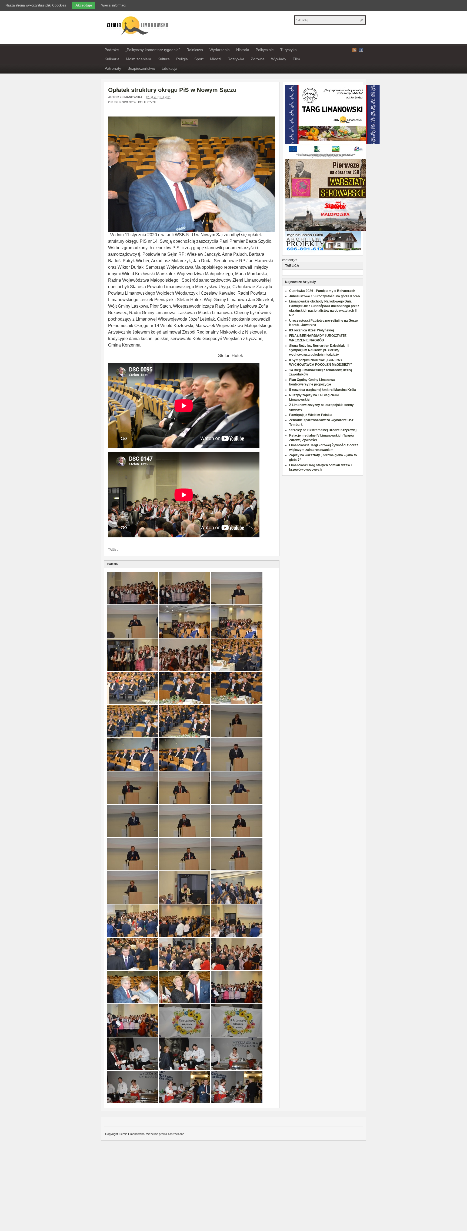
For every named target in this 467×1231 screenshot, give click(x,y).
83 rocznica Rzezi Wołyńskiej (311, 330)
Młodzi (215, 59)
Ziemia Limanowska (137, 25)
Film (296, 59)
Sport (199, 59)
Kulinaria (112, 59)
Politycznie (265, 50)
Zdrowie (258, 59)
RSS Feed (354, 50)
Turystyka (288, 50)
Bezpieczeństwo (141, 68)
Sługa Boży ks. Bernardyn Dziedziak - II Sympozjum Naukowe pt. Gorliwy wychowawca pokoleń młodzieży (319, 350)
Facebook (361, 50)
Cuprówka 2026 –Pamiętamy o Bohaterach (322, 291)
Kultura (164, 59)
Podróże (112, 50)
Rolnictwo (194, 50)
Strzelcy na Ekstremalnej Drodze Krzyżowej (322, 430)
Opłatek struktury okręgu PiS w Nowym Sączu (172, 89)
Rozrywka (236, 59)
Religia (182, 59)
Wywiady (278, 59)
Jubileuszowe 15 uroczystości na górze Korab (324, 296)
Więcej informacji (113, 5)
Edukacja (169, 68)
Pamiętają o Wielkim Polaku (310, 415)
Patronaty (113, 68)
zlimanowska (131, 97)
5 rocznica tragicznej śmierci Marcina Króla (322, 390)
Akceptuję (83, 5)
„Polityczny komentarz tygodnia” (152, 50)
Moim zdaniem (138, 59)
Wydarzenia (219, 50)
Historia (242, 50)
